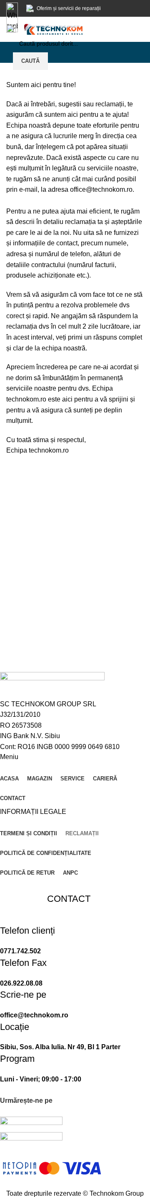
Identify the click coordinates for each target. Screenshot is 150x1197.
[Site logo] (53, 28)
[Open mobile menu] (11, 29)
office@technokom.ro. (102, 189)
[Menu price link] (69, 940)
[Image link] (31, 1123)
